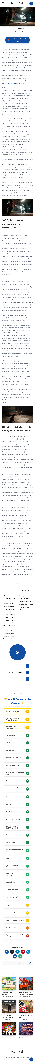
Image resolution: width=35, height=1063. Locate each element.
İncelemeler (19, 689)
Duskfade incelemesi (25, 1038)
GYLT (20, 694)
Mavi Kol (17, 3)
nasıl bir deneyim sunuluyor (16, 83)
